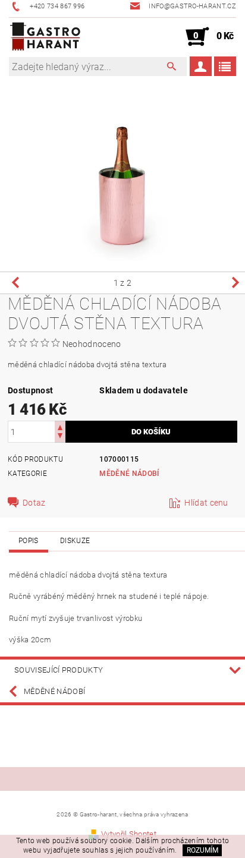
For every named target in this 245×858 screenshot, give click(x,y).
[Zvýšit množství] (60, 426)
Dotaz (34, 502)
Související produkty (58, 669)
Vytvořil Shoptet (128, 833)
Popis (28, 541)
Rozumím (202, 850)
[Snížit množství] (60, 437)
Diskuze (75, 541)
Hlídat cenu (206, 502)
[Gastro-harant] (45, 36)
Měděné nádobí (129, 473)
